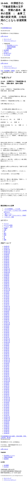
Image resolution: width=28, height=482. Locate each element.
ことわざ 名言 (8, 226)
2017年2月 (6, 303)
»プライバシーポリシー (10, 68)
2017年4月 (6, 300)
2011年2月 (6, 413)
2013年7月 (6, 366)
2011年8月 (6, 404)
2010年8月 (6, 423)
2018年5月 (6, 280)
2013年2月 (6, 374)
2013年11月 (7, 360)
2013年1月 (6, 376)
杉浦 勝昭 (7, 70)
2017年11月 (7, 290)
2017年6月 (6, 296)
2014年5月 (6, 350)
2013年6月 (6, 368)
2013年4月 (6, 371)
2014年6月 (6, 348)
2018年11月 (7, 270)
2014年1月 (6, 357)
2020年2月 (6, 246)
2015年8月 (6, 327)
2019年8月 (6, 256)
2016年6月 (6, 316)
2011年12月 (7, 397)
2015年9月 (6, 326)
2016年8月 (6, 313)
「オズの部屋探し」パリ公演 (12, 209)
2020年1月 (6, 248)
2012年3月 (6, 392)
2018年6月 (6, 279)
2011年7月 (6, 405)
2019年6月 (6, 259)
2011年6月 (6, 407)
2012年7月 (6, 386)
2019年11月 (7, 251)
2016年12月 (7, 306)
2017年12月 (7, 288)
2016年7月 (6, 314)
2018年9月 (6, 274)
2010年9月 (6, 422)
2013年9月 (6, 363)
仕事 (5, 230)
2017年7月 (6, 295)
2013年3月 (6, 373)
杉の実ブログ (7, 53)
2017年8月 (6, 293)
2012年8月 (6, 384)
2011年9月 (6, 402)
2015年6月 (6, 331)
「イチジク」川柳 (9, 217)
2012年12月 (7, 378)
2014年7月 (6, 347)
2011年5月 (6, 409)
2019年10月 (7, 253)
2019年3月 (6, 264)
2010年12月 (7, 417)
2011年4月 (6, 410)
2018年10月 (7, 272)
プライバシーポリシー (10, 40)
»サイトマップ (8, 66)
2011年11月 (7, 399)
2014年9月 (6, 344)
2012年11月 (7, 379)
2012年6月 (6, 387)
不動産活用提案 (11, 47)
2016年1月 (6, 321)
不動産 (13, 70)
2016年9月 (6, 311)
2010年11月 (7, 418)
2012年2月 (6, 394)
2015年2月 (6, 335)
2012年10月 (7, 381)
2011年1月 (6, 415)
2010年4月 (6, 430)
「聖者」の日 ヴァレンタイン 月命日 (15, 215)
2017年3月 (6, 301)
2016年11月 (7, 308)
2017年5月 (6, 298)
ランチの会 (7, 55)
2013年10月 (7, 361)
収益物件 (9, 48)
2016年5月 (6, 318)
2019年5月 (6, 261)
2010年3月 (6, 431)
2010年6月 (6, 426)
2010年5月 (6, 428)
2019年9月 (6, 254)
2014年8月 (6, 345)
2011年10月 (7, 400)
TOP (2, 70)
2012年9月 (6, 383)
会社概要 (6, 50)
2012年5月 (6, 389)
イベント (6, 223)
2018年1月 (6, 287)
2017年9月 (6, 292)
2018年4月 (6, 282)
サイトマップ (7, 39)
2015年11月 (7, 322)
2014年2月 (6, 355)
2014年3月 (6, 353)
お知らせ (6, 51)
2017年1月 (6, 305)
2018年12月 (7, 269)
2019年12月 (7, 249)
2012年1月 (6, 396)
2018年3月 (6, 283)
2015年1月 (6, 337)
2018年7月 (6, 277)
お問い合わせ (4, 36)
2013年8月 (6, 365)
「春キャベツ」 (8, 213)
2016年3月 (6, 319)
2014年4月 (6, 352)
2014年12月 (7, 339)
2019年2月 (6, 266)
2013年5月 (6, 370)
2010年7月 (6, 425)
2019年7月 (6, 257)
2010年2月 (6, 433)
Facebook (6, 466)
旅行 (5, 233)
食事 (5, 239)
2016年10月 (7, 309)
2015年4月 (6, 332)
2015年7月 (6, 329)
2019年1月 (6, 267)
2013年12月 (7, 358)
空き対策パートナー (12, 45)
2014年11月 (7, 340)
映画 (5, 235)
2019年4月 (6, 262)
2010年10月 (7, 420)
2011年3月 (6, 412)
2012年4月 (6, 391)
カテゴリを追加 (8, 225)
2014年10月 (7, 342)
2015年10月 (7, 324)
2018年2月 (6, 285)
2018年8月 (6, 275)
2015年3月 (6, 334)
